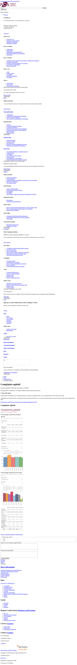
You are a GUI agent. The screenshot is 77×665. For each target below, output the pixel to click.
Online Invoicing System (9, 620)
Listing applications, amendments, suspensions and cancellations (22, 180)
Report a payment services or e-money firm (17, 285)
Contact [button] (10, 633)
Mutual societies (10, 133)
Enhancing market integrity (13, 40)
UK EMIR (9, 193)
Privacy (5, 595)
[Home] (8, 6)
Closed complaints (5, 575)
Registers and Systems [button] (26, 610)
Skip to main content (5, 1)
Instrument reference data (13, 224)
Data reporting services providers (14, 190)
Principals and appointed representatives (16, 145)
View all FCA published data (7, 583)
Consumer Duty (10, 153)
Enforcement (10, 50)
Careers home (10, 83)
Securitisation (10, 191)
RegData (6, 619)
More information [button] (8, 567)
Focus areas (7, 148)
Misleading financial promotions (14, 283)
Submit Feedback (5, 558)
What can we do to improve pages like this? (11, 542)
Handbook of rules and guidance (14, 52)
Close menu (6, 96)
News (5, 299)
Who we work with (11, 66)
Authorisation (10, 49)
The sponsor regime (11, 183)
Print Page (3, 559)
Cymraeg (6, 591)
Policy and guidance (9, 342)
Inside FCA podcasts (11, 329)
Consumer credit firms (12, 127)
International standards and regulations (16, 53)
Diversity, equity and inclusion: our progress (17, 63)
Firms (5, 98)
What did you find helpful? (7, 550)
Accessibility (7, 586)
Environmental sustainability (13, 64)
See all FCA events (11, 336)
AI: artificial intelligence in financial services (17, 151)
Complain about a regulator (13, 262)
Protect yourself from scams (13, 277)
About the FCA (10, 39)
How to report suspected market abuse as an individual (19, 208)
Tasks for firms (7, 137)
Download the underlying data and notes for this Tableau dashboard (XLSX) (19, 402)
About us (6, 14)
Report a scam (10, 286)
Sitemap (5, 596)
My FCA (6, 613)
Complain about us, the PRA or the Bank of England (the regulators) (23, 60)
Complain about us (8, 587)
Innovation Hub (10, 131)
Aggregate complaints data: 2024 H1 (9, 571)
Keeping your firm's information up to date (17, 144)
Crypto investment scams (12, 272)
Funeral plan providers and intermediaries (16, 130)
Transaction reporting (12, 226)
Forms (5, 357)
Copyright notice (8, 588)
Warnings (9, 323)
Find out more (7, 109)
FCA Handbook (7, 616)
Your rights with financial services (15, 255)
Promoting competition (12, 42)
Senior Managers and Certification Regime (17, 159)
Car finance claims (11, 261)
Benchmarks (10, 200)
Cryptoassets (10, 154)
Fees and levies (10, 143)
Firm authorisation (8, 111)
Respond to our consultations (10, 372)
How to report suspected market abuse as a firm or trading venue (22, 207)
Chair (8, 72)
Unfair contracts (10, 287)
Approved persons (11, 140)
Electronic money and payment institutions (17, 128)
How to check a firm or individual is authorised (18, 252)
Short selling (10, 218)
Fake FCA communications (13, 273)
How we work (7, 95)
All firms (9, 124)
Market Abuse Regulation (13, 210)
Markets (5, 171)
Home (5, 376)
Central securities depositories (14, 201)
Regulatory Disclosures (12, 181)
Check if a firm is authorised (13, 117)
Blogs (8, 316)
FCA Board (9, 77)
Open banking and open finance (14, 158)
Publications (6, 339)
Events (5, 333)
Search (2, 8)
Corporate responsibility (12, 62)
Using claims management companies (15, 266)
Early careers (10, 84)
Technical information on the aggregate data (11, 570)
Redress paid (4, 577)
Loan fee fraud (10, 275)
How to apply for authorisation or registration (17, 118)
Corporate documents (9, 345)
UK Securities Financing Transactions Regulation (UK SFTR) (21, 194)
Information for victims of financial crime (16, 253)
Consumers (6, 229)
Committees (9, 74)
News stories (10, 317)
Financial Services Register (10, 615)
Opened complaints (5, 574)
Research (6, 354)
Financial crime (10, 157)
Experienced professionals (13, 86)
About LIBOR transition (12, 189)
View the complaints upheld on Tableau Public (12, 534)
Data (5, 351)
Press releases (10, 319)
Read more (6, 296)
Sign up (5, 310)
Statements (9, 322)
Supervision (9, 54)
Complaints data (7, 379)
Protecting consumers (12, 43)
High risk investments (12, 251)
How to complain (11, 265)
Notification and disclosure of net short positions (18, 217)
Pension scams (10, 276)
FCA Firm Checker (11, 249)
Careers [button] (10, 623)
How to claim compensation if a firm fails (16, 263)
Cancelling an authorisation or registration (16, 116)
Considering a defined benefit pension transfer (17, 248)
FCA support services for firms (14, 155)
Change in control (11, 141)
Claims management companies (14, 126)
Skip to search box (15, 1)
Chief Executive (10, 73)
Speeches (9, 320)
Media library (10, 330)
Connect (6, 617)
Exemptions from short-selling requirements (17, 216)
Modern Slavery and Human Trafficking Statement (16, 594)
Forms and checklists (12, 177)
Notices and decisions (9, 348)
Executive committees (12, 76)
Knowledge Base (11, 179)
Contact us (6, 33)
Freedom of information (9, 592)
